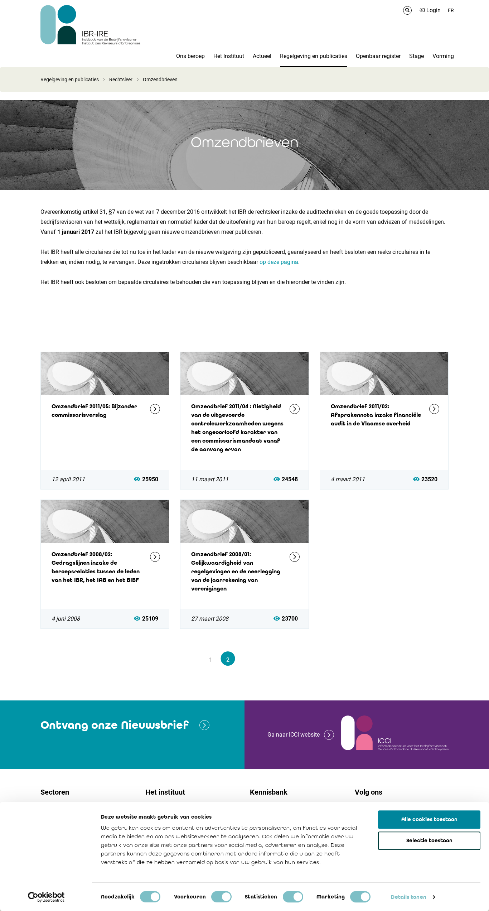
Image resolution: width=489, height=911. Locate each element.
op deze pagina (279, 262)
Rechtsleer (120, 79)
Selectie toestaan (429, 840)
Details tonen (408, 897)
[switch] (221, 896)
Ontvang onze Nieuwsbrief (114, 725)
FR (451, 10)
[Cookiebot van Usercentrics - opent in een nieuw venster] (46, 897)
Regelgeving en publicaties (69, 79)
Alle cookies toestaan (429, 819)
